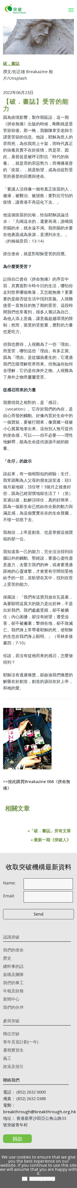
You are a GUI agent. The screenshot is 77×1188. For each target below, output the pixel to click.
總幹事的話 (13, 966)
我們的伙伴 (13, 1007)
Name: (9, 883)
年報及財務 (13, 991)
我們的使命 (13, 950)
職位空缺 (11, 1033)
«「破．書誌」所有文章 (49, 830)
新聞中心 (11, 999)
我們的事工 (13, 982)
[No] (72, 1168)
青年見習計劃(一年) (20, 1042)
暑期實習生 (13, 1050)
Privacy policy (42, 1179)
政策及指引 (13, 1066)
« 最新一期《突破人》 (51, 839)
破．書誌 (11, 63)
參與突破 (11, 1021)
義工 (7, 1058)
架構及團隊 (13, 974)
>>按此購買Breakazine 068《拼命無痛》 (36, 785)
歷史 (7, 958)
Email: (9, 896)
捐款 (17, 1138)
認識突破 (11, 937)
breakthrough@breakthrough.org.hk (39, 1111)
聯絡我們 (11, 1080)
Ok (24, 1179)
